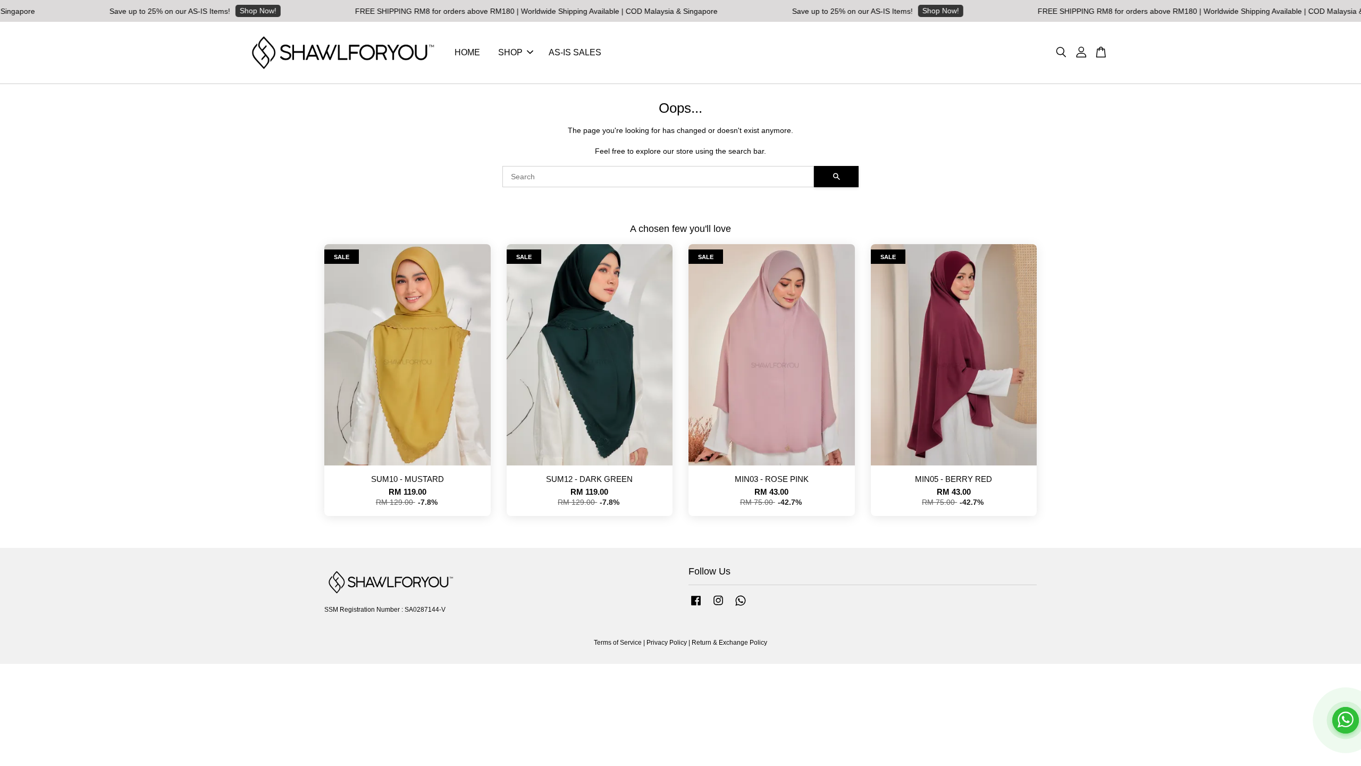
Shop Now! (219, 10)
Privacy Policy (666, 642)
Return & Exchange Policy (729, 642)
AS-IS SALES (575, 52)
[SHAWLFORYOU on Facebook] (695, 606)
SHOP (510, 52)
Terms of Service (618, 642)
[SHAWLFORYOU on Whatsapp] (740, 606)
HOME (467, 52)
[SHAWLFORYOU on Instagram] (718, 606)
